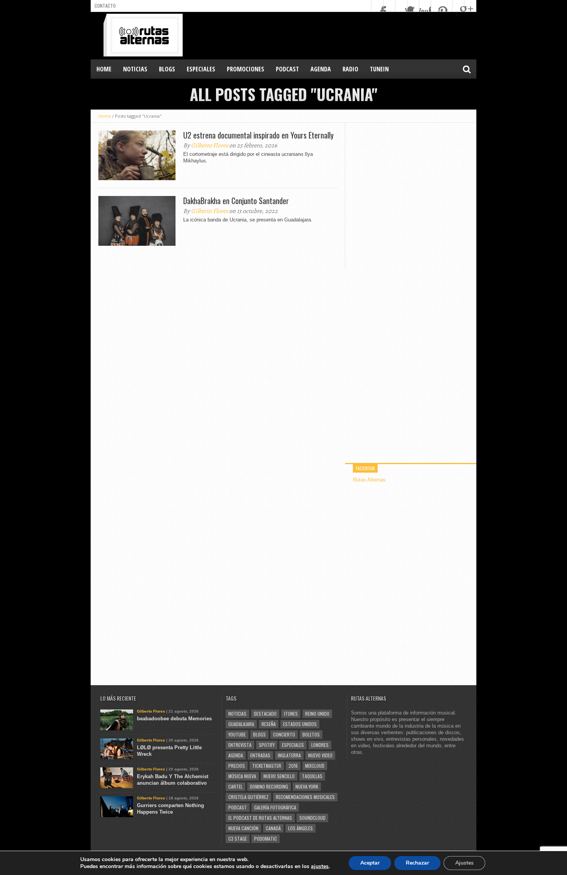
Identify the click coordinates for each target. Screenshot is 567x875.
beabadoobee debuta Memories (174, 718)
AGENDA (320, 69)
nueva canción (243, 828)
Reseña (269, 724)
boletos (311, 734)
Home (103, 69)
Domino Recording (269, 786)
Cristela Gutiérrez (248, 797)
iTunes (291, 713)
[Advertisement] (336, 35)
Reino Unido (317, 713)
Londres (320, 745)
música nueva (242, 776)
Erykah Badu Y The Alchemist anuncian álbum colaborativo (172, 780)
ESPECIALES (201, 69)
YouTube (237, 734)
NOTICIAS (135, 69)
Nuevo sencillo (279, 776)
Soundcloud (312, 817)
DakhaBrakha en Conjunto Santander (236, 200)
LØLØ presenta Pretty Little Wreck (169, 751)
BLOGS (167, 69)
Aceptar (370, 863)
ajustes (320, 866)
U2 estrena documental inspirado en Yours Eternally (258, 135)
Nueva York (306, 786)
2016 (293, 765)
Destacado (265, 713)
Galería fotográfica (275, 807)
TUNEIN (379, 69)
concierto (284, 734)
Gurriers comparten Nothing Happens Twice (170, 808)
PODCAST (287, 69)
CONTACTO (105, 5)
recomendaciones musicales (305, 797)
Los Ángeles (300, 828)
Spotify (267, 745)
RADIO (350, 69)
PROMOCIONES (245, 69)
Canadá (273, 828)
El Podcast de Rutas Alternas (260, 817)
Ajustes (464, 863)
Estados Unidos (300, 724)
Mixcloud (314, 765)
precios (236, 765)
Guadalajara (241, 724)
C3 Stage (237, 838)
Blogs (259, 734)
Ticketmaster (266, 765)
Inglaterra (289, 755)
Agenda (235, 755)
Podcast (237, 807)
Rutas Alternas (369, 480)
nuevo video (320, 755)
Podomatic (265, 838)
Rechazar (417, 863)
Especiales (293, 745)
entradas (260, 755)
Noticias (237, 713)
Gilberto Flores (209, 145)
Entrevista (239, 745)
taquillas (312, 776)
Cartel (235, 786)
